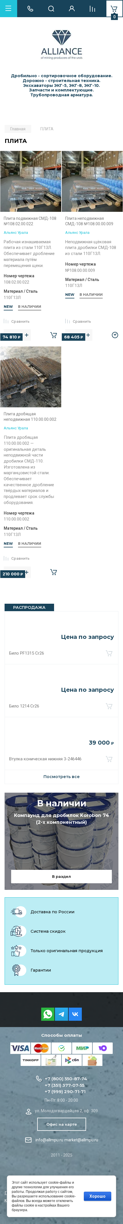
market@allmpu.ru (81, 1140)
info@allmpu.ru (49, 1140)
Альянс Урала (16, 232)
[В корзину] (109, 653)
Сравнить (20, 321)
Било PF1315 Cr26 (26, 653)
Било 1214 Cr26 (24, 706)
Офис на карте (61, 1124)
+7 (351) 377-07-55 (64, 1085)
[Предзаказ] (115, 335)
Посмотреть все (61, 776)
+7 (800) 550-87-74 (66, 1078)
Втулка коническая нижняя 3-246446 (45, 758)
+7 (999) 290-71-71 (65, 1091)
